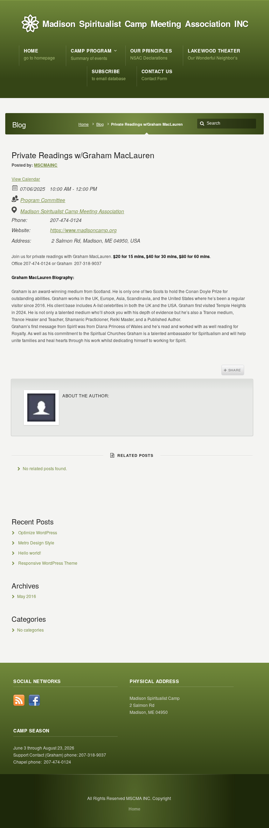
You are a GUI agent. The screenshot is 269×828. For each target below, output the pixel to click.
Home (83, 124)
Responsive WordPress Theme (47, 563)
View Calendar (26, 179)
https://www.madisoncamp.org (83, 230)
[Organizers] (15, 198)
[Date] (15, 187)
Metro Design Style (36, 542)
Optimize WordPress (37, 532)
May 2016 (26, 596)
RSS (19, 700)
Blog (100, 124)
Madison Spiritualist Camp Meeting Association (72, 211)
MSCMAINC (45, 165)
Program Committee (42, 199)
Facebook (34, 700)
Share (232, 370)
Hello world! (29, 553)
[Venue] (15, 210)
